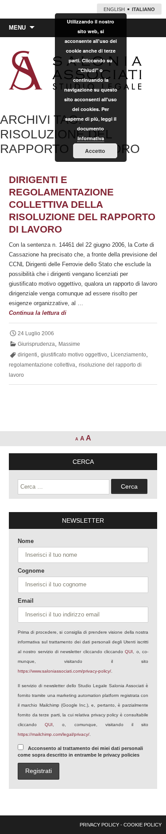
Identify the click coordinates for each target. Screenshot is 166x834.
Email (26, 600)
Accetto (95, 151)
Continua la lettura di (62, 313)
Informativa (90, 138)
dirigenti (27, 355)
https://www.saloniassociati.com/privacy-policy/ (64, 671)
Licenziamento (128, 355)
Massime (69, 344)
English (114, 9)
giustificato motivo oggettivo (74, 355)
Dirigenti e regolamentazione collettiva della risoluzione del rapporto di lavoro (82, 204)
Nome (26, 541)
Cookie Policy (143, 824)
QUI (129, 651)
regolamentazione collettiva (42, 365)
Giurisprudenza (36, 344)
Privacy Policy (99, 824)
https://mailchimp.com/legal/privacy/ (53, 734)
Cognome (31, 570)
